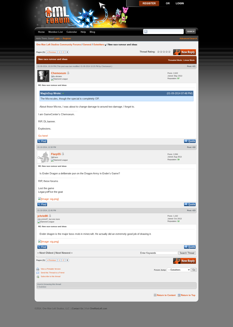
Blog (92, 32)
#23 (193, 210)
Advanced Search (188, 38)
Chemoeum (106, 66)
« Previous (51, 52)
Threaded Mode (175, 60)
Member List (55, 32)
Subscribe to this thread (50, 276)
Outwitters (98, 44)
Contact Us (77, 308)
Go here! (43, 135)
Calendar (72, 32)
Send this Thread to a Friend (52, 273)
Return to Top (188, 295)
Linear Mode (189, 60)
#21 (193, 66)
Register (67, 38)
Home (41, 32)
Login (57, 38)
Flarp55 (56, 154)
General (87, 44)
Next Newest (62, 252)
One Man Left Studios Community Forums (58, 44)
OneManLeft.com (98, 308)
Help (83, 32)
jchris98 (43, 216)
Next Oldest (46, 252)
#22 (193, 147)
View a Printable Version (51, 269)
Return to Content (166, 295)
